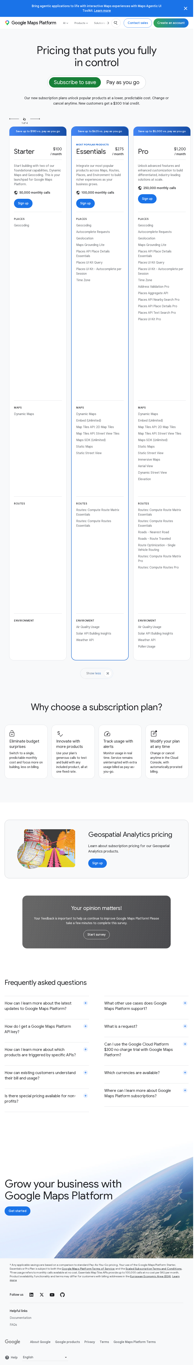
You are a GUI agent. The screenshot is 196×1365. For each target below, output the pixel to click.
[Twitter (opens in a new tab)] (41, 1294)
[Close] (186, 8)
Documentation (20, 1318)
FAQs (13, 1325)
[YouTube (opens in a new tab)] (52, 1294)
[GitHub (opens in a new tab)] (62, 1294)
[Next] (107, 23)
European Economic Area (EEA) (150, 1276)
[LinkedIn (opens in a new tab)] (31, 1294)
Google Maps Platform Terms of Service (88, 1268)
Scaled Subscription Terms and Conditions (154, 1268)
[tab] (75, 82)
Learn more (102, 11)
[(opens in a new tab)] (13, 1342)
